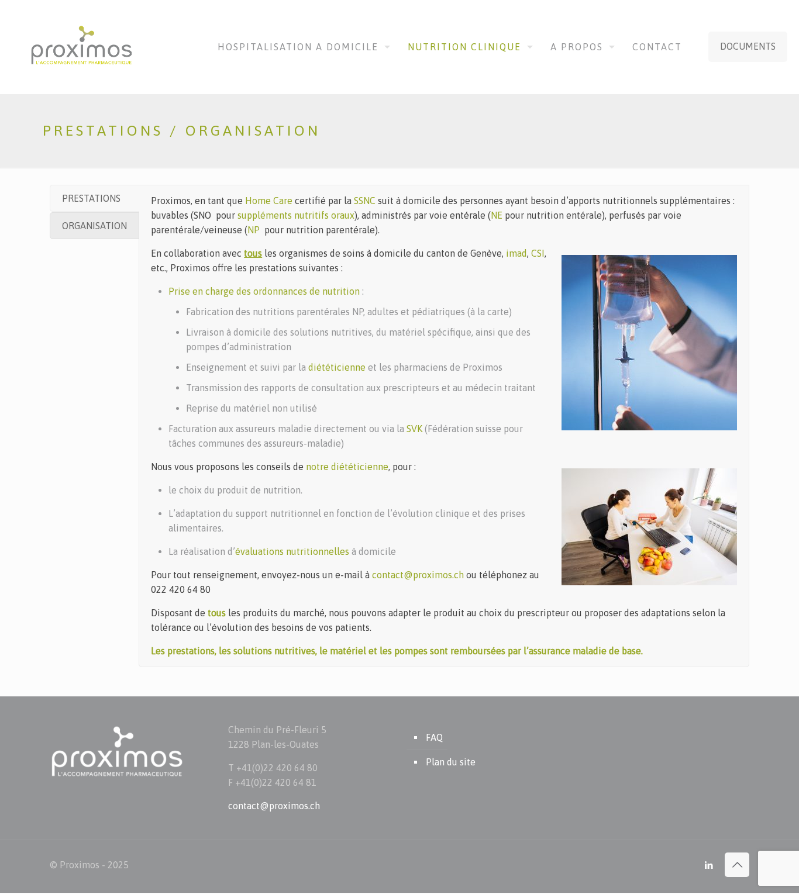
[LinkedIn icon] (708, 865)
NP (253, 230)
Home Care (268, 200)
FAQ (434, 737)
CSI (538, 253)
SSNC (366, 200)
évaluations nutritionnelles (292, 551)
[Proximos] (83, 46)
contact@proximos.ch (418, 574)
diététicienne (337, 367)
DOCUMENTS (748, 46)
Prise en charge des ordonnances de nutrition (264, 291)
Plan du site (451, 762)
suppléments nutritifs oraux (295, 215)
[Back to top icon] (737, 864)
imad (516, 253)
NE (496, 215)
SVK (414, 428)
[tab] (94, 198)
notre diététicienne (347, 466)
